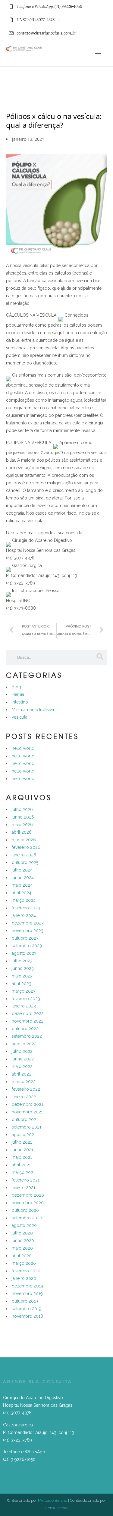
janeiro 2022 (24, 1096)
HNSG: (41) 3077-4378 (36, 19)
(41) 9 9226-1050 (19, 1459)
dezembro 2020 (28, 1195)
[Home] (24, 50)
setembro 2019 (26, 1308)
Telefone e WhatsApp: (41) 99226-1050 (49, 6)
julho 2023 (22, 960)
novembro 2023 (27, 930)
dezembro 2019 (27, 1286)
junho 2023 (23, 968)
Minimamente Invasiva (33, 709)
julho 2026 (22, 809)
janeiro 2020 (24, 1278)
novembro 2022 (27, 1021)
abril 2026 (22, 832)
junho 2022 (23, 1058)
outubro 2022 (25, 1028)
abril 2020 (22, 1255)
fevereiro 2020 (26, 1270)
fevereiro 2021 (25, 1180)
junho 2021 (22, 1149)
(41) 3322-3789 (17, 1440)
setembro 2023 (27, 945)
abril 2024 (21, 892)
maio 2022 (22, 1066)
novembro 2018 (27, 1316)
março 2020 (24, 1263)
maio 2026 (22, 824)
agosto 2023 (24, 953)
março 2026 (24, 839)
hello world (23, 748)
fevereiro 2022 (26, 1089)
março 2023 (24, 991)
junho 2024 (23, 877)
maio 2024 (22, 885)
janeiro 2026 (24, 854)
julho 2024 (22, 870)
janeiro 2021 (23, 1187)
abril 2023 (21, 983)
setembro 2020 (27, 1217)
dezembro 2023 (28, 923)
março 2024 (24, 900)
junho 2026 (23, 817)
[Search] (99, 657)
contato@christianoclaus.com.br (46, 33)
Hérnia (18, 694)
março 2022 (24, 1081)
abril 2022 (21, 1074)
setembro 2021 (26, 1127)
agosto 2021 (24, 1134)
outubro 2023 (25, 938)
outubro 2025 (25, 862)
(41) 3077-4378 (17, 1412)
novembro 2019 (27, 1293)
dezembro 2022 (28, 1013)
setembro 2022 (27, 1036)
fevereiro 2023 (26, 998)
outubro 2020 (25, 1210)
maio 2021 (22, 1157)
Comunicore (56, 1508)
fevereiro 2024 (26, 907)
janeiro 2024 (24, 915)
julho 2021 (22, 1142)
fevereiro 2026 (26, 847)
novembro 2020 (28, 1202)
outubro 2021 (25, 1119)
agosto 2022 (24, 1043)
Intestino (20, 702)
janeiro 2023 (24, 1006)
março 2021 (23, 1172)
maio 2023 (22, 976)
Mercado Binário (52, 1500)
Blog (16, 686)
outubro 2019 (25, 1301)
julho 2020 (22, 1233)
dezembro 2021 (27, 1104)
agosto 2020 (24, 1225)
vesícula (19, 717)
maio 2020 (22, 1248)
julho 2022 (22, 1051)
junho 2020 (23, 1240)
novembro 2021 (27, 1111)
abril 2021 (21, 1164)
